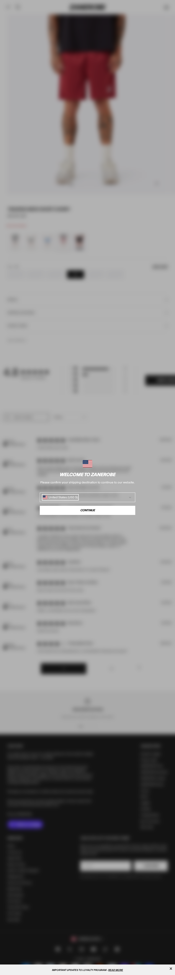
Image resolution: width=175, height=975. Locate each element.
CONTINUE (87, 510)
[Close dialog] (171, 968)
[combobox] (60, 497)
